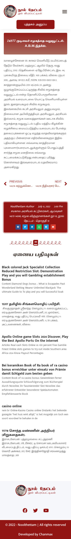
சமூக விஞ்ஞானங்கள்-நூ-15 (39, 216)
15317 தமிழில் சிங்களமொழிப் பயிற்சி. (31, 304)
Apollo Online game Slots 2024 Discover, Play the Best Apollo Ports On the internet (35, 339)
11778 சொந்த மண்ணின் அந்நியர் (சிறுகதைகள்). (28, 433)
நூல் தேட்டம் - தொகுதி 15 (44, 218)
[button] (65, 11)
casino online (12, 406)
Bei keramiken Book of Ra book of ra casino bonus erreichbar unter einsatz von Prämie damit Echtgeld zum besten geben (35, 369)
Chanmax (46, 534)
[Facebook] (25, 510)
